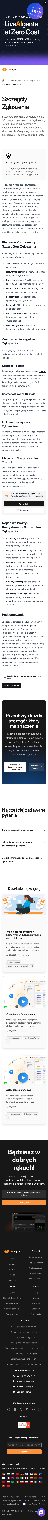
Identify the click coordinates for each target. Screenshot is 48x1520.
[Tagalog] (40, 1482)
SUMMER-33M (21, 39)
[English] (31, 1474)
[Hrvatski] (12, 1478)
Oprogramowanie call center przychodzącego (24, 1348)
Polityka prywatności (12, 1500)
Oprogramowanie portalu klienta (24, 1359)
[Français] (8, 1478)
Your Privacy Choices (36, 1504)
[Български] (8, 1474)
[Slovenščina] (31, 1482)
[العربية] (3, 1474)
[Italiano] (22, 1478)
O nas (12, 1293)
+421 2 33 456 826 (26, 1376)
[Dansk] (17, 1474)
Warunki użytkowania (11, 1497)
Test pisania (36, 1314)
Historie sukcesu (12, 1303)
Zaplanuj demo (24, 1202)
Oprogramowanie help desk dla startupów (24, 1364)
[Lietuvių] (31, 1478)
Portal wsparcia (35, 1257)
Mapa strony (39, 1500)
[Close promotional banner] (45, 3)
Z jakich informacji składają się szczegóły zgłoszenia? (22, 860)
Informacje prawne (12, 1314)
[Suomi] (3, 1478)
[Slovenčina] (26, 1482)
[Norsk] (3, 1482)
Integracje (12, 1275)
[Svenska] (35, 1482)
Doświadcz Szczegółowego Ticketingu (15, 767)
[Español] (35, 1474)
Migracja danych (36, 1262)
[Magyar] (17, 1478)
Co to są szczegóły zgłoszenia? (17, 830)
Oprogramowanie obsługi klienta (24, 1332)
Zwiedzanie (12, 1280)
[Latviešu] (35, 1478)
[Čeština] (12, 1474)
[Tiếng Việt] (3, 1486)
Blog (36, 1293)
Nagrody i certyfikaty (12, 1298)
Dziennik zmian (35, 1273)
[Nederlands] (40, 1478)
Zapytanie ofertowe (36, 1278)
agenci (42, 371)
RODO (27, 1500)
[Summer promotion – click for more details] (24, 32)
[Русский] (22, 1482)
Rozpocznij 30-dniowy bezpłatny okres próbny (24, 1193)
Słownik (36, 1298)
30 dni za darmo (24, 510)
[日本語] (26, 1478)
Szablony (36, 1309)
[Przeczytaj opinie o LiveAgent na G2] (24, 1425)
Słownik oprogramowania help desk (22, 80)
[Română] (17, 1482)
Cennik (12, 1264)
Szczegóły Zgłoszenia (11, 84)
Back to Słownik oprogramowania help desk (24, 677)
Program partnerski (12, 1309)
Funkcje (12, 1269)
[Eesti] (40, 1474)
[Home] (3, 80)
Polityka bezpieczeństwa (35, 1497)
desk (8, 174)
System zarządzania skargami (24, 1353)
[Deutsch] (22, 1474)
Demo (12, 1259)
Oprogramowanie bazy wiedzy (24, 1327)
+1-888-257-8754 (25, 1381)
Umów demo (24, 504)
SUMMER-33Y (16, 42)
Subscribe (24, 1452)
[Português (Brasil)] (12, 1482)
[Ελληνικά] (26, 1474)
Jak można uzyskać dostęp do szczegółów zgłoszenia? (17, 844)
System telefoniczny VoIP (24, 1337)
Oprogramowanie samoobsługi (24, 1343)
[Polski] (8, 1482)
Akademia (35, 1303)
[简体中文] (8, 1486)
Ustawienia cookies (11, 1504)
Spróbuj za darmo (11, 685)
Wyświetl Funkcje (35, 766)
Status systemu (35, 1268)
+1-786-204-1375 (25, 1386)
